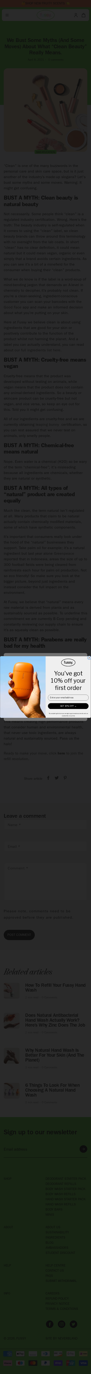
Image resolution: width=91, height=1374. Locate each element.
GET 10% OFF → (68, 706)
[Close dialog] (89, 658)
